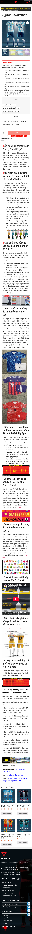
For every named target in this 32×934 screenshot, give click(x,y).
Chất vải (16, 99)
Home (2, 8)
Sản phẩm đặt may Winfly (11, 8)
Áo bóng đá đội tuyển (23, 8)
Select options (7, 813)
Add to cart (19, 133)
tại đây (19, 507)
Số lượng (16, 116)
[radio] (9, 105)
